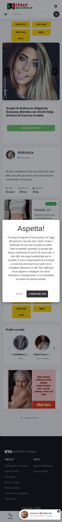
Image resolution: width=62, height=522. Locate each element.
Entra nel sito (38, 294)
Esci (20, 294)
